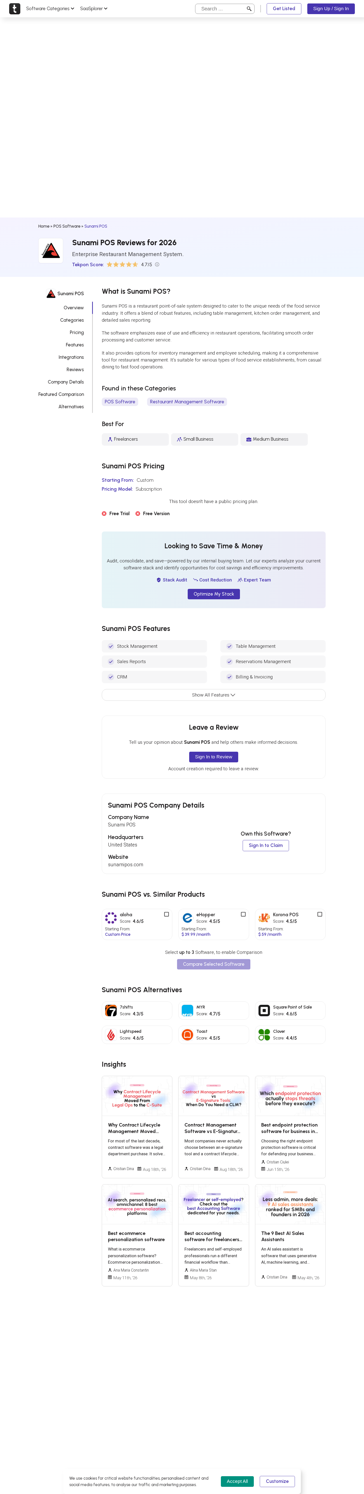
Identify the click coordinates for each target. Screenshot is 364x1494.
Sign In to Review (213, 756)
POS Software (66, 226)
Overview (74, 308)
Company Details (66, 382)
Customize (277, 1481)
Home (43, 226)
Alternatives (71, 407)
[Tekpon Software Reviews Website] (14, 8)
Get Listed (284, 8)
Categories (72, 320)
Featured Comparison (61, 394)
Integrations (71, 357)
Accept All (237, 1481)
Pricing (77, 332)
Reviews (75, 369)
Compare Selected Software (213, 964)
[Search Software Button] (249, 8)
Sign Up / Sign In (331, 8)
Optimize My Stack (214, 594)
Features (75, 345)
